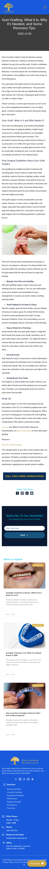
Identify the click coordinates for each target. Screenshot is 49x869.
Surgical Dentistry (14, 802)
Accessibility (42, 860)
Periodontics (12, 805)
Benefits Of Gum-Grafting (12, 445)
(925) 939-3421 (12, 830)
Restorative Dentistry (15, 795)
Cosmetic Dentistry (14, 792)
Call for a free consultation (24, 476)
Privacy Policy (8, 862)
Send (22, 535)
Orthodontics (12, 799)
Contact (5, 427)
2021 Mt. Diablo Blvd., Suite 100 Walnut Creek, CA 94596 (18, 847)
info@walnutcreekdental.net (16, 838)
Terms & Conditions (22, 862)
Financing (11, 808)
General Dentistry (14, 789)
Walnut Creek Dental (24, 431)
